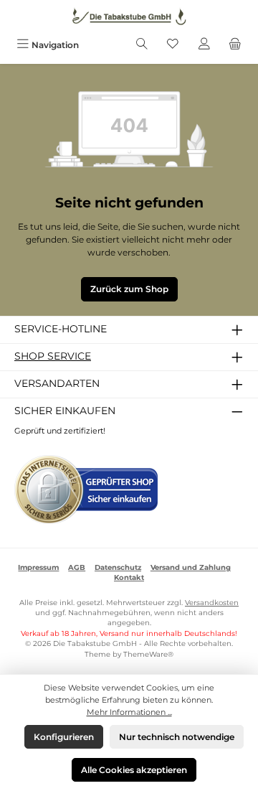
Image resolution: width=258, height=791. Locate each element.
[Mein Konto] (204, 45)
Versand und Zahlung (190, 567)
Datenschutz (118, 567)
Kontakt (129, 577)
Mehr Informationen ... (129, 712)
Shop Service (52, 356)
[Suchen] (142, 45)
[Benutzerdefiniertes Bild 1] (86, 489)
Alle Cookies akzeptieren (134, 769)
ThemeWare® (148, 654)
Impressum (38, 567)
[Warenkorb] (235, 45)
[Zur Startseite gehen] (129, 16)
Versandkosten (212, 603)
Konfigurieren (64, 736)
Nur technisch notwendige (176, 736)
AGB (76, 567)
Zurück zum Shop (129, 289)
